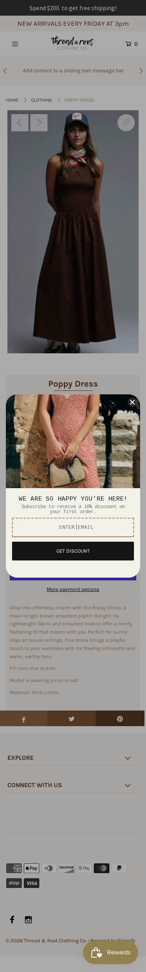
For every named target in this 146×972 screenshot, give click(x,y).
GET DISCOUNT (73, 551)
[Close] (132, 402)
